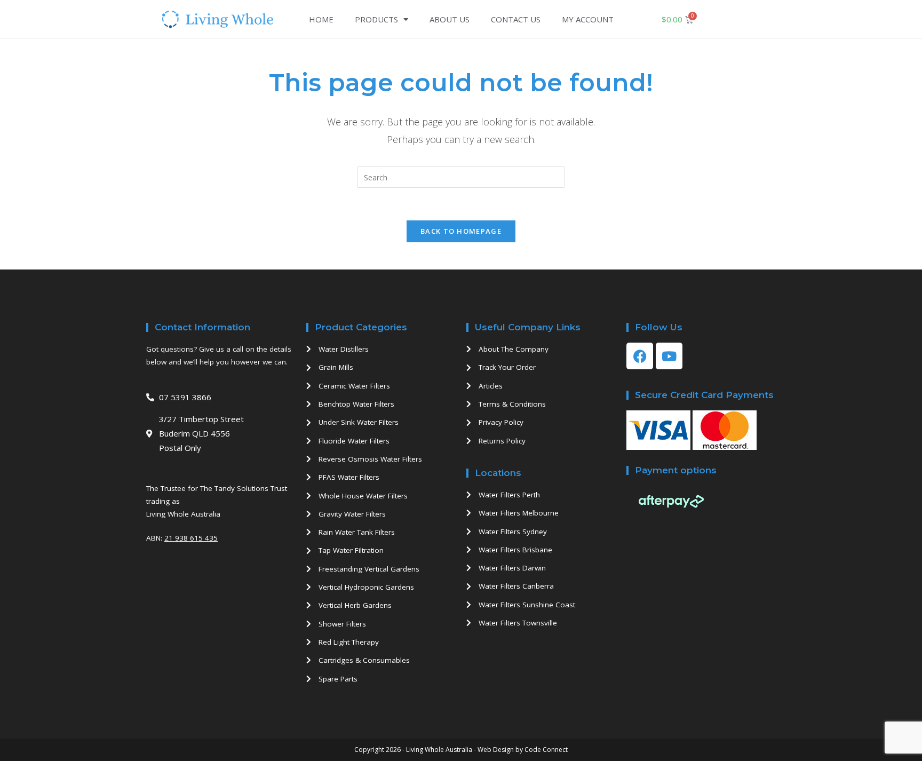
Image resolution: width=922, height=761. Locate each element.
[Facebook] (639, 356)
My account (588, 19)
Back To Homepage (461, 231)
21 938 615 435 (191, 538)
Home (321, 19)
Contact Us (516, 19)
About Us (450, 19)
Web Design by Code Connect (523, 749)
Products (376, 19)
